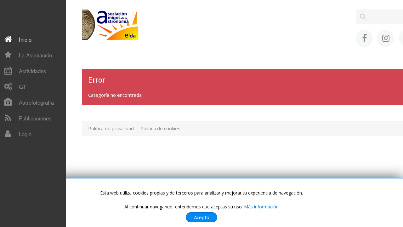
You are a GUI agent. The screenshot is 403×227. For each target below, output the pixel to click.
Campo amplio (24, 185)
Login (25, 134)
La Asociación (35, 55)
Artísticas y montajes (32, 207)
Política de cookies (160, 128)
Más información (261, 207)
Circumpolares (24, 196)
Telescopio (21, 147)
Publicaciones (35, 118)
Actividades (32, 71)
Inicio (25, 39)
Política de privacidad (111, 128)
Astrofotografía (36, 102)
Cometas (19, 148)
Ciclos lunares (24, 174)
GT (22, 86)
